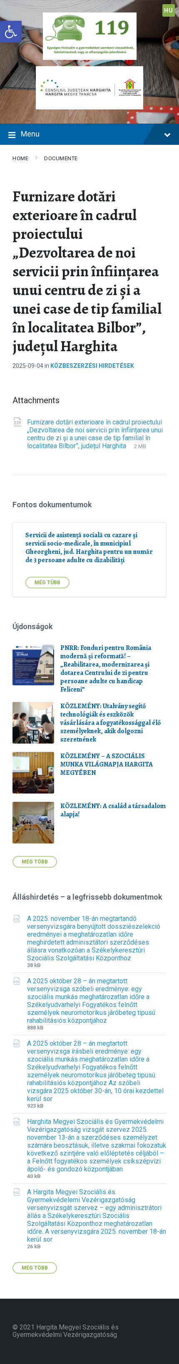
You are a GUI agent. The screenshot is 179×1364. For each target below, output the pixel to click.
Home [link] (20, 158)
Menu (30, 133)
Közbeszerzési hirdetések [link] (92, 365)
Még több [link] (35, 862)
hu (168, 10)
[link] (11, 31)
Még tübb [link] (47, 582)
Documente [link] (61, 158)
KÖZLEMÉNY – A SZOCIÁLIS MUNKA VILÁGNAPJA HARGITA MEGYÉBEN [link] (106, 764)
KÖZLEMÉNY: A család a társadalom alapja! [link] (113, 810)
